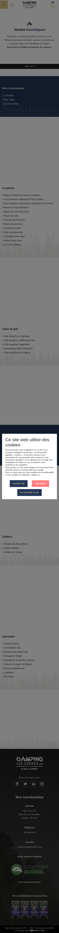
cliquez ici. (35, 475)
